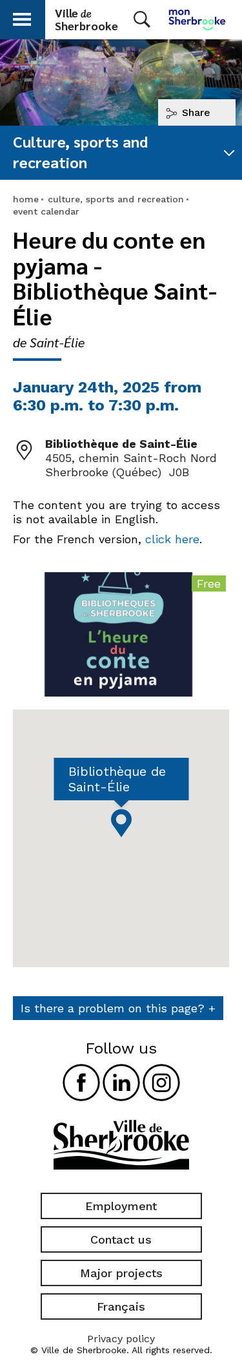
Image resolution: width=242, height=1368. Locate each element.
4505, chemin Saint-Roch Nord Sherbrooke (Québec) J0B (131, 465)
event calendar (46, 211)
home (26, 199)
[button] (22, 17)
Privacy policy (121, 1339)
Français (121, 1306)
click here (172, 539)
